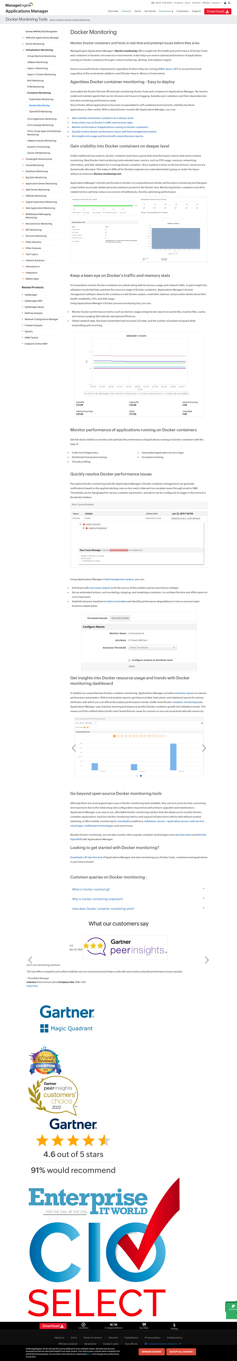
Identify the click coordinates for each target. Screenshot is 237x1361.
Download (216, 11)
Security (113, 1338)
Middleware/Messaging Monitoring (38, 216)
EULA (74, 1338)
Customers (183, 11)
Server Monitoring (35, 44)
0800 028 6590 (161, 3)
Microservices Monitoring (39, 223)
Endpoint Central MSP (36, 343)
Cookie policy (174, 1338)
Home (52, 20)
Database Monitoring (37, 171)
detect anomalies (117, 601)
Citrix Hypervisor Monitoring (42, 119)
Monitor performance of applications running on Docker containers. (110, 127)
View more (32, 986)
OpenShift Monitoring (40, 111)
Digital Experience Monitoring (41, 202)
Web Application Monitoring (40, 208)
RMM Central (31, 337)
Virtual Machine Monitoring (41, 56)
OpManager (31, 294)
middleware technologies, (99, 825)
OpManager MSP (33, 301)
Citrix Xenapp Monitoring (40, 125)
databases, (150, 821)
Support (196, 11)
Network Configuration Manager (41, 319)
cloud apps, (77, 825)
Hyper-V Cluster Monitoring (41, 74)
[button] (137, 776)
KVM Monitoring (35, 86)
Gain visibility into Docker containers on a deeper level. (103, 118)
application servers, (178, 821)
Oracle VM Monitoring (38, 153)
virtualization (124, 821)
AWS (161, 69)
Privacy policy (152, 1338)
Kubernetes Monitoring (41, 99)
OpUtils (29, 331)
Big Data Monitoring (36, 177)
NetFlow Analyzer (34, 313)
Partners (196, 3)
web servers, (197, 821)
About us (59, 1338)
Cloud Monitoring (35, 165)
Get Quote (150, 11)
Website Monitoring (36, 196)
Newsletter (90, 1344)
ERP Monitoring (34, 230)
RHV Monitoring (35, 80)
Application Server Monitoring (41, 183)
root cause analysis (100, 587)
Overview (113, 11)
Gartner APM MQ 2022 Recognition (41, 31)
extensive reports (184, 693)
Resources (165, 11)
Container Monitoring (39, 93)
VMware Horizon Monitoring (41, 140)
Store (187, 3)
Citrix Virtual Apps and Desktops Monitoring (44, 133)
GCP (175, 69)
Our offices (131, 1344)
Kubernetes (185, 834)
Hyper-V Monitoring (37, 68)
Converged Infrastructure (39, 159)
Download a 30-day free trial (86, 857)
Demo (138, 11)
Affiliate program (68, 1344)
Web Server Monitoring (38, 189)
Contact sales (111, 1344)
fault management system (119, 579)
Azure (169, 69)
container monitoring (184, 702)
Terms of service (93, 1338)
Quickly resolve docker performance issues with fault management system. (114, 131)
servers (161, 821)
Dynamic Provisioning (38, 147)
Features (126, 11)
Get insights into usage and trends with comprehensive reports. (108, 136)
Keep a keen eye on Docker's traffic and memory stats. (102, 122)
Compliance (131, 1338)
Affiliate (206, 3)
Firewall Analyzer (34, 325)
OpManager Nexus (34, 307)
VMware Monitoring (37, 62)
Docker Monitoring (39, 105)
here (90, 1354)
